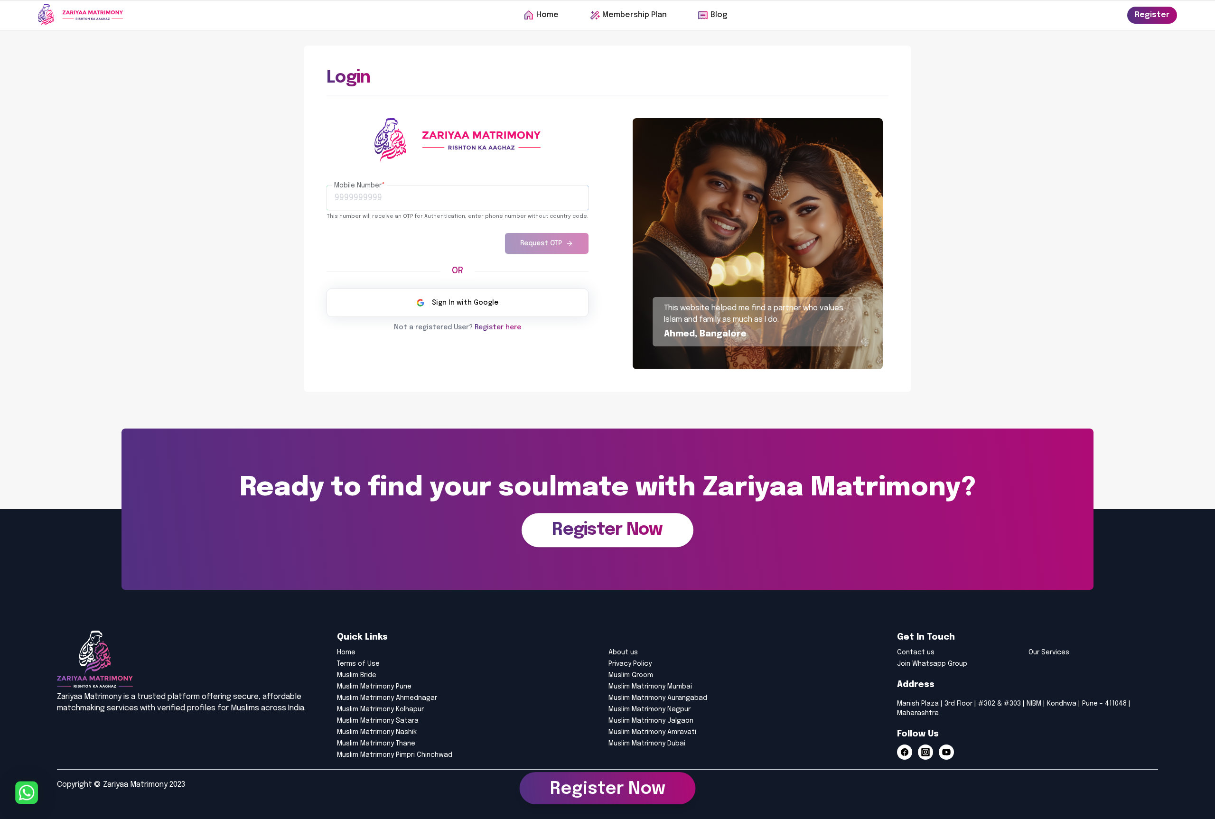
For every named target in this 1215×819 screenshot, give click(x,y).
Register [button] (1152, 15)
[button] (607, 530)
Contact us (916, 652)
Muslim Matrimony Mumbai (650, 686)
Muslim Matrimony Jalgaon (650, 720)
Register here (498, 327)
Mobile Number (359, 185)
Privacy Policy (630, 664)
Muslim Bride (356, 675)
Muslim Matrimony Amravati (652, 732)
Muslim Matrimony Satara (378, 720)
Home (346, 652)
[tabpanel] (458, 216)
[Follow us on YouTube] (946, 752)
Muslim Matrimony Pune (374, 686)
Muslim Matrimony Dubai (646, 743)
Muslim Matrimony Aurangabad (657, 698)
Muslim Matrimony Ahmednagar (387, 698)
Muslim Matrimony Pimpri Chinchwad (394, 755)
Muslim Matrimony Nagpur (649, 709)
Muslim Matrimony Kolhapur (380, 709)
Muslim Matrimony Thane (376, 743)
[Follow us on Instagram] (925, 752)
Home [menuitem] (547, 15)
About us (623, 652)
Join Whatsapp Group (932, 664)
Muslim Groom (630, 675)
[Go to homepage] (80, 15)
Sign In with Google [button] (465, 302)
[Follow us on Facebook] (904, 752)
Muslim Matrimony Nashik (377, 732)
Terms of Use (358, 664)
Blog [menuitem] (718, 15)
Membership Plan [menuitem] (634, 15)
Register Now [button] (607, 791)
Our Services (1048, 652)
